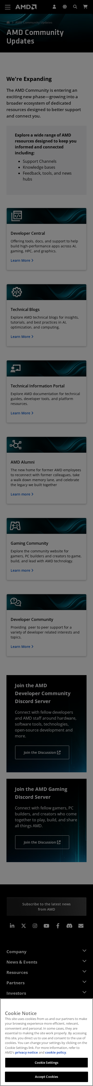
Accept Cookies (46, 1076)
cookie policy (55, 1052)
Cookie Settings (47, 1062)
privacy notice (26, 1052)
